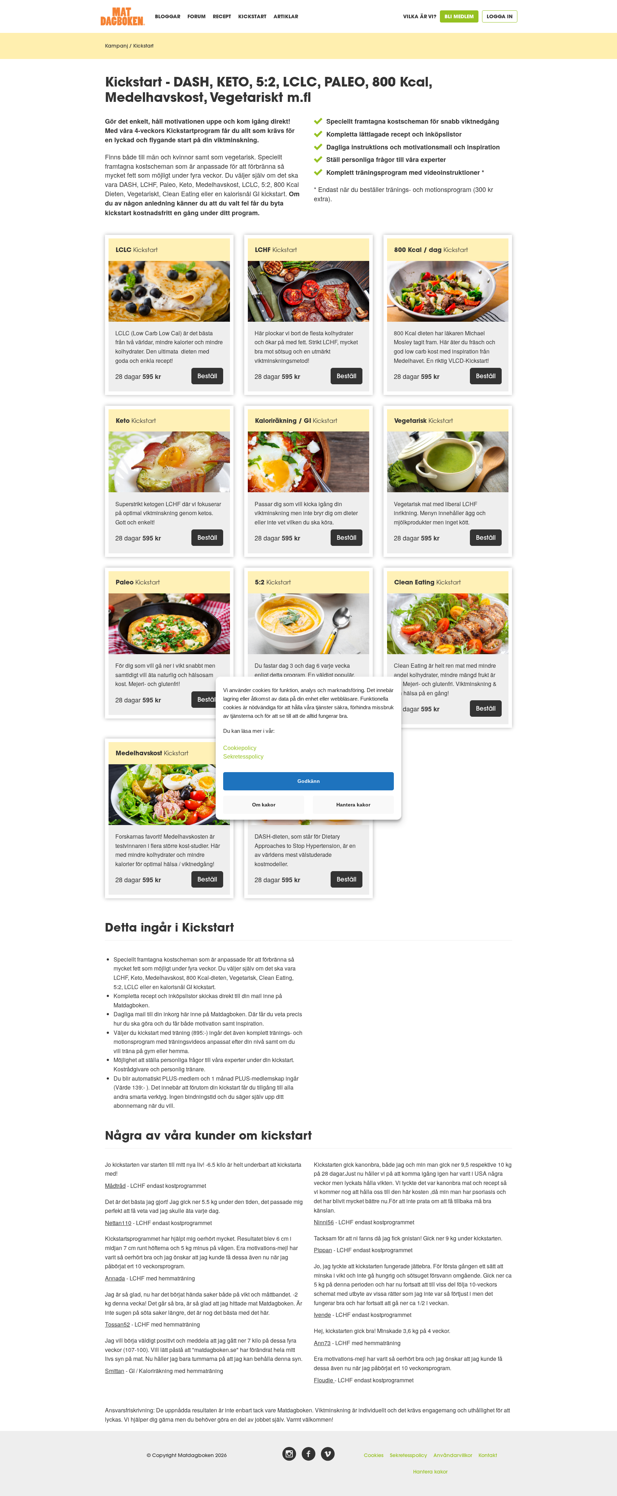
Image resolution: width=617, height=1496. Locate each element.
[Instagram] (289, 1454)
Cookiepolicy (239, 748)
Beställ (207, 376)
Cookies (373, 1455)
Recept (222, 16)
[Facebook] (308, 1454)
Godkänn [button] (308, 781)
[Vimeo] (328, 1454)
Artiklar (286, 16)
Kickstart (252, 16)
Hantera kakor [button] (353, 805)
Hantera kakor (430, 1471)
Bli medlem (459, 16)
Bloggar (167, 16)
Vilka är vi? (419, 16)
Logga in (500, 16)
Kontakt (487, 1455)
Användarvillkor (452, 1455)
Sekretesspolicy (408, 1455)
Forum (196, 16)
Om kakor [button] (263, 805)
